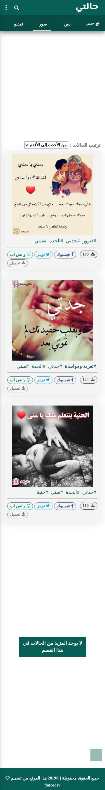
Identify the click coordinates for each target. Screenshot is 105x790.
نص (67, 24)
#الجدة (55, 241)
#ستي (40, 241)
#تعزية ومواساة (80, 366)
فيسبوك (64, 254)
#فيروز (88, 241)
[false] (6, 7)
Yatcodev (52, 785)
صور (43, 24)
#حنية (42, 492)
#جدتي (72, 241)
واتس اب (18, 254)
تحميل (16, 263)
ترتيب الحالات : (85, 145)
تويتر (41, 254)
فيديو (18, 24)
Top (96, 755)
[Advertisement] (52, 86)
